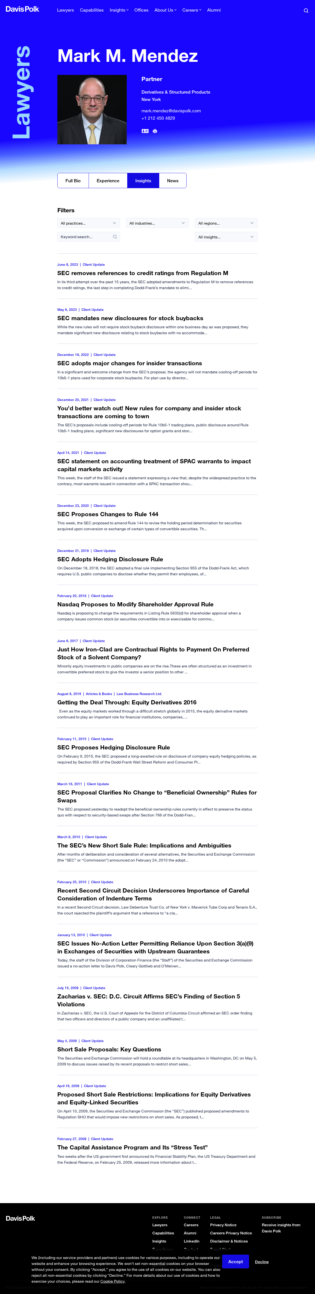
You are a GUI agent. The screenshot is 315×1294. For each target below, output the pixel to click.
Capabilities (92, 10)
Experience (108, 180)
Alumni (214, 10)
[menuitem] (65, 11)
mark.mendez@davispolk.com (171, 110)
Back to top (289, 1183)
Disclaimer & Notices (229, 1241)
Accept (235, 1261)
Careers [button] (190, 10)
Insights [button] (117, 10)
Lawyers (65, 10)
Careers (191, 1225)
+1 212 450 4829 (158, 118)
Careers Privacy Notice (231, 1233)
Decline (262, 1262)
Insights (143, 180)
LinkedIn (191, 1241)
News (172, 180)
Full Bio (73, 180)
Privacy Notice (223, 1225)
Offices (141, 10)
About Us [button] (164, 10)
